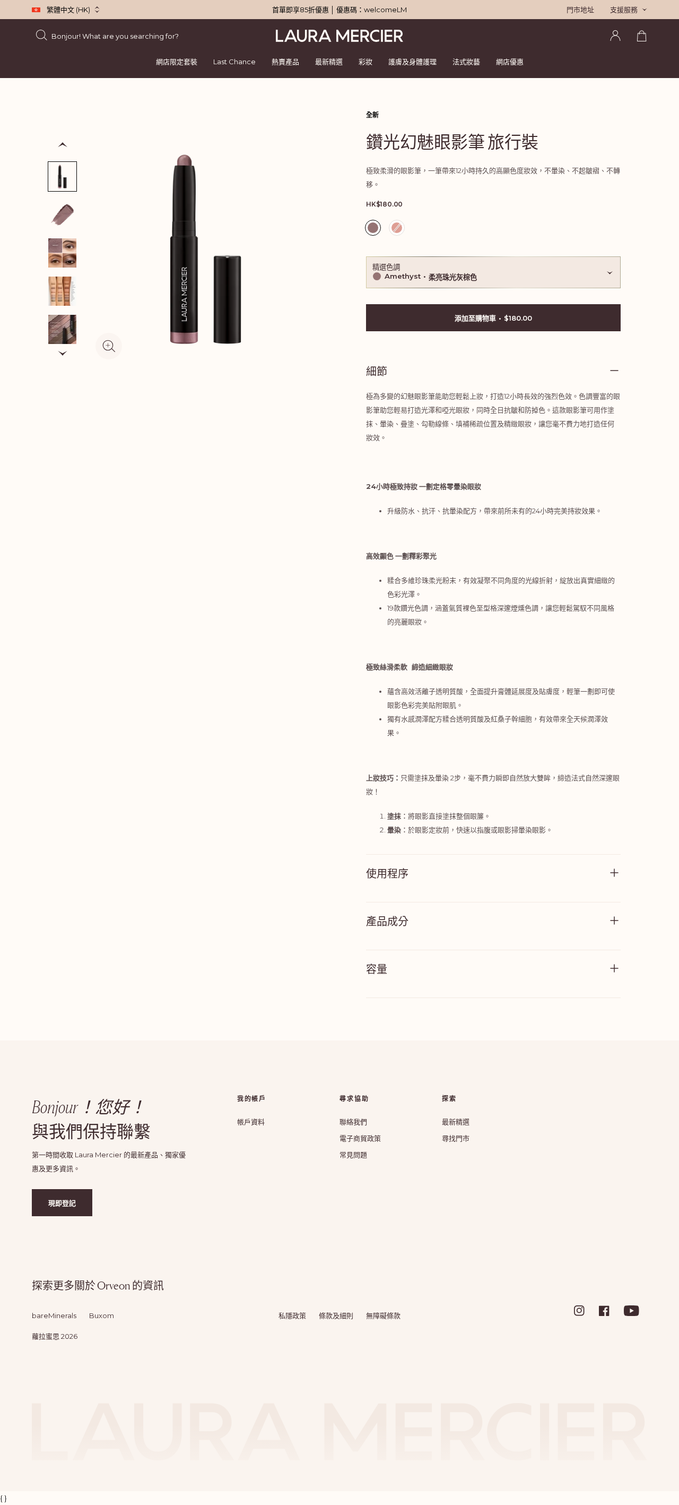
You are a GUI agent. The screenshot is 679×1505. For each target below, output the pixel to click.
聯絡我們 (353, 1121)
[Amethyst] (62, 176)
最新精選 (329, 61)
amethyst (374, 229)
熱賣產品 (285, 61)
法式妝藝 (466, 61)
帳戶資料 (251, 1121)
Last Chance (234, 61)
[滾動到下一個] (63, 353)
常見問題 (353, 1154)
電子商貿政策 (360, 1138)
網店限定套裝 (176, 61)
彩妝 (365, 61)
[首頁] (339, 36)
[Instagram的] (585, 1310)
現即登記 (62, 1203)
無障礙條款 (383, 1315)
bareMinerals (54, 1315)
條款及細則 (336, 1315)
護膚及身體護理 (412, 61)
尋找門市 (455, 1138)
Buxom (101, 1315)
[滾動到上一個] (63, 144)
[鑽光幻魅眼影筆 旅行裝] (62, 291)
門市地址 (580, 9)
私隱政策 (292, 1315)
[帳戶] (615, 35)
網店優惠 (510, 61)
